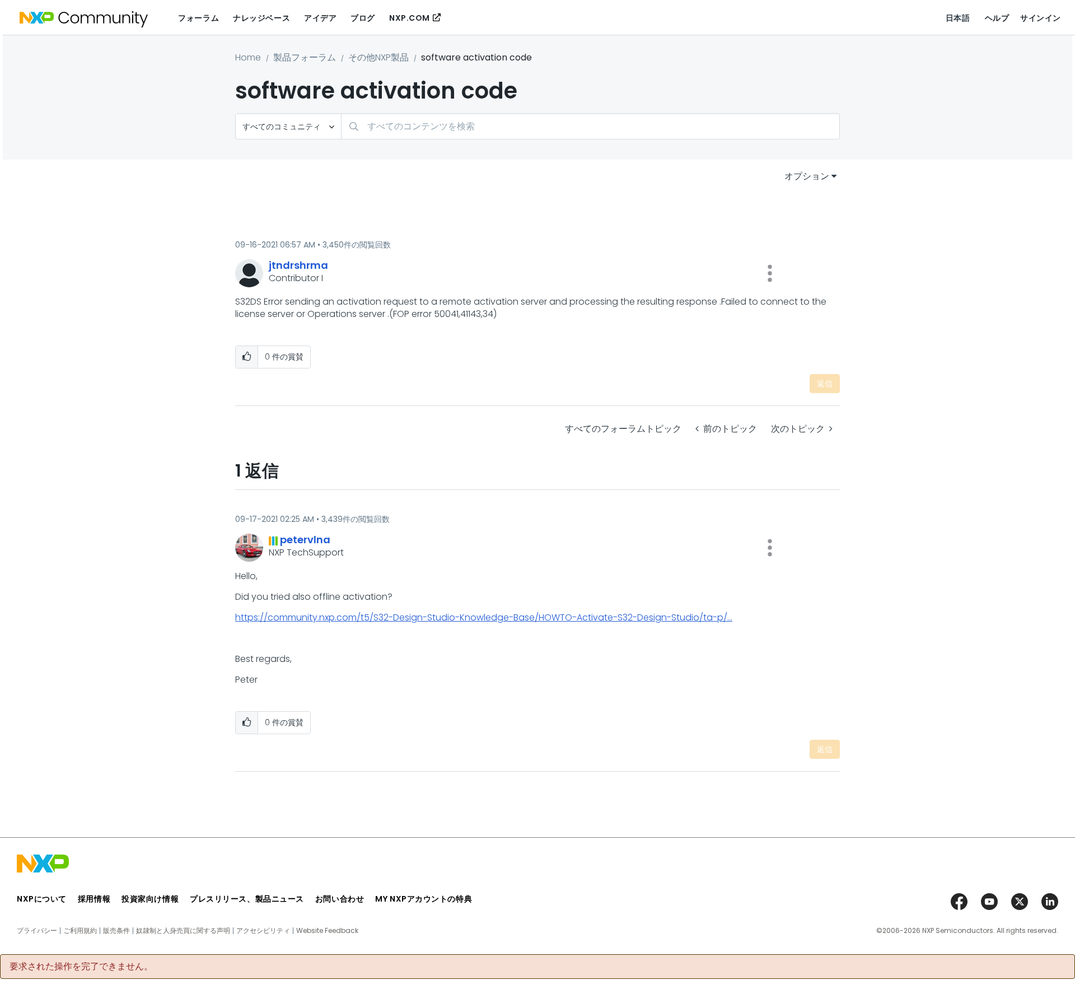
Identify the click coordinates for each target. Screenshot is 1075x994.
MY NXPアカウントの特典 (423, 898)
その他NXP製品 (378, 57)
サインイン (1040, 18)
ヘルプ (997, 18)
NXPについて (42, 898)
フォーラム (198, 18)
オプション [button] (806, 176)
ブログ (362, 18)
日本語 (958, 18)
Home (248, 57)
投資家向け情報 (150, 898)
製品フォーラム (304, 57)
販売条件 (116, 930)
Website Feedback (327, 930)
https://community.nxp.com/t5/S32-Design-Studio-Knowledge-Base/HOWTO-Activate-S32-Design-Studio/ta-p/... (483, 617)
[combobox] (590, 126)
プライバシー (37, 930)
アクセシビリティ (263, 930)
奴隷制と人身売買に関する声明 (183, 930)
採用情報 (94, 898)
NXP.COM (409, 18)
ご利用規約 (80, 930)
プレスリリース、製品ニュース (247, 898)
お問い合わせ (339, 898)
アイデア (320, 18)
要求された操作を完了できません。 (81, 966)
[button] (770, 273)
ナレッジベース (261, 18)
